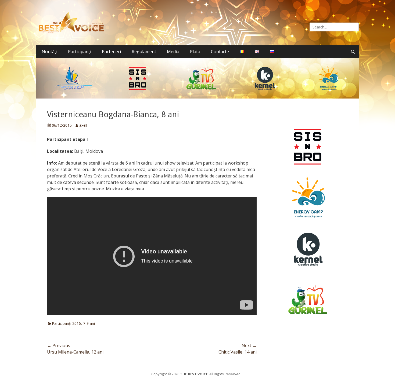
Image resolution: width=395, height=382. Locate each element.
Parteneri (111, 51)
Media (173, 51)
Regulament (144, 51)
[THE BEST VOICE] (73, 23)
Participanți (79, 51)
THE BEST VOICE (194, 374)
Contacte (220, 51)
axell (83, 125)
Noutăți (49, 51)
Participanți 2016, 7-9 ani (73, 323)
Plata (195, 51)
